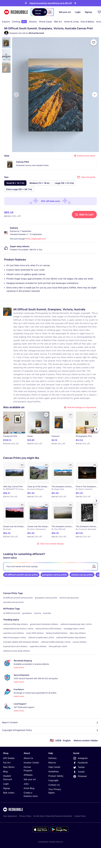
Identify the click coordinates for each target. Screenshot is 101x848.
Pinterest (82, 776)
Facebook (83, 762)
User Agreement (10, 816)
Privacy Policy (25, 816)
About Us (28, 758)
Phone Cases (45, 21)
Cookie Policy (80, 816)
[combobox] (42, 12)
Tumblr (81, 771)
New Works (8, 767)
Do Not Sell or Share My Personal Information (52, 816)
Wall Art (58, 21)
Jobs (26, 783)
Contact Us (54, 785)
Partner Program (28, 769)
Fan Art (7, 762)
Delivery (52, 758)
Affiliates (28, 775)
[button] (50, 3)
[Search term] (49, 12)
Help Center (54, 767)
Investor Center (31, 762)
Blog (5, 771)
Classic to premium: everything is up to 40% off (50, 3)
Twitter (81, 767)
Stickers (33, 21)
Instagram (83, 758)
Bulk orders (8, 792)
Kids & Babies (87, 21)
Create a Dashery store (31, 794)
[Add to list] (93, 42)
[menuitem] (6, 21)
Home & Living (71, 21)
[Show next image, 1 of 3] (94, 94)
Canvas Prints (10, 593)
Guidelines (53, 771)
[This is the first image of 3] (16, 94)
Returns (52, 762)
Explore (6, 21)
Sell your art (30, 779)
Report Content (10, 722)
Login (6, 783)
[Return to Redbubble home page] (16, 12)
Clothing (19, 21)
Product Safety (55, 776)
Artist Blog (29, 788)
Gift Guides (8, 758)
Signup (6, 788)
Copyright (53, 780)
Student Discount (7, 778)
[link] (21, 574)
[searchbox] (50, 566)
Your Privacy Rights (54, 791)
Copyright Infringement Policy (17, 730)
